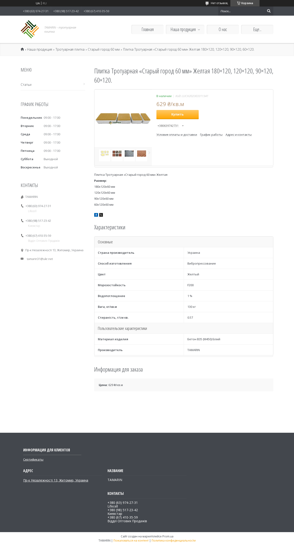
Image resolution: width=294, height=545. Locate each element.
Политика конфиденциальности (174, 540)
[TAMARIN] (30, 29)
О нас (223, 29)
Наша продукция (183, 29)
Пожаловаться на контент (131, 540)
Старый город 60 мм (104, 49)
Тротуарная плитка (70, 49)
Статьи (26, 84)
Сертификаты (33, 459)
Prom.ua (167, 536)
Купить (177, 114)
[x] (101, 215)
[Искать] (268, 11)
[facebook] (96, 215)
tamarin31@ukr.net (40, 259)
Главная (147, 29)
